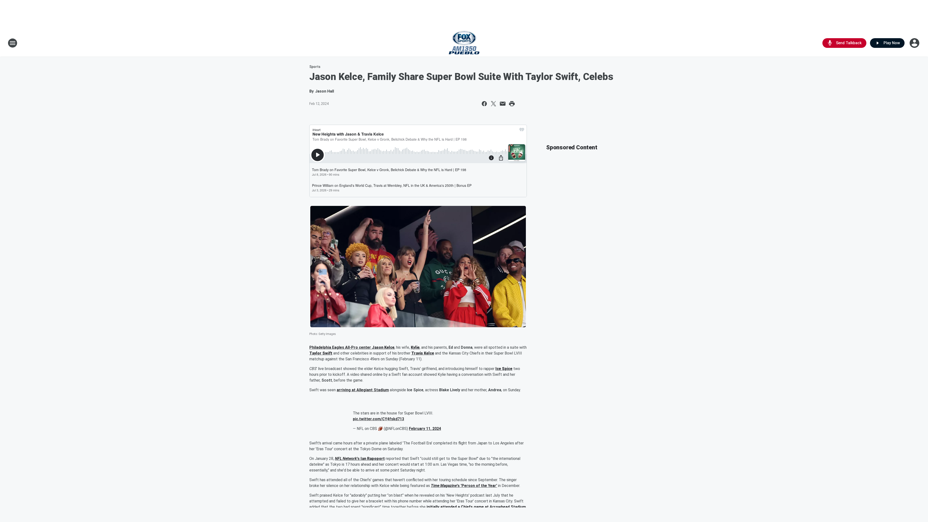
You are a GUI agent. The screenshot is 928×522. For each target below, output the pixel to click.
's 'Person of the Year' (477, 485)
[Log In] (915, 43)
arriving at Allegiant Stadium (363, 390)
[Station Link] (464, 43)
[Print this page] (511, 103)
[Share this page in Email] (502, 103)
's (359, 458)
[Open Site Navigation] (12, 43)
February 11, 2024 (425, 428)
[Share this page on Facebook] (484, 103)
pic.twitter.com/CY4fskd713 (378, 419)
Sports (314, 67)
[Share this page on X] (493, 103)
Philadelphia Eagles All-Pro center (340, 347)
